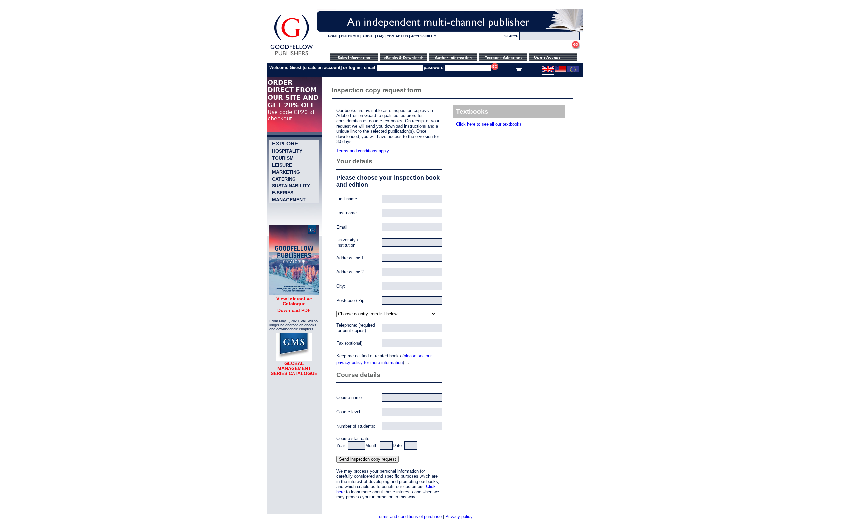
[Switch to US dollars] (560, 71)
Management (289, 199)
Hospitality (287, 151)
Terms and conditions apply (362, 150)
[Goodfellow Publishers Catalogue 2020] (294, 293)
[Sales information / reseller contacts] (354, 59)
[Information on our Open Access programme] (553, 59)
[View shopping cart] (518, 71)
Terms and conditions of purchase (409, 516)
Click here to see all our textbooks (489, 124)
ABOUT (368, 36)
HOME (333, 36)
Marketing (286, 172)
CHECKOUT (350, 36)
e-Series (282, 192)
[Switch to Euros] (573, 71)
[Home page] (292, 55)
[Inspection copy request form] (503, 59)
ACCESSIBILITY (423, 36)
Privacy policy (459, 516)
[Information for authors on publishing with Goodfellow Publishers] (453, 59)
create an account (322, 67)
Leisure (282, 165)
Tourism (283, 158)
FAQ (380, 36)
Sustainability (291, 185)
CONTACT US (397, 36)
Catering (284, 179)
